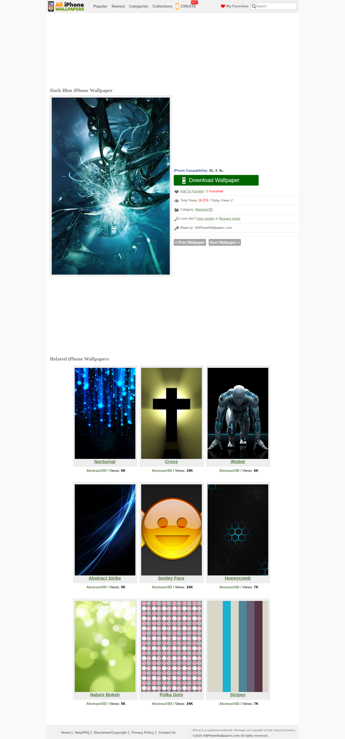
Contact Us (167, 732)
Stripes (237, 694)
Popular (100, 6)
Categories (138, 6)
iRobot (238, 461)
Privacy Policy (143, 732)
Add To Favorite (192, 191)
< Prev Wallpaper (190, 242)
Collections (163, 6)
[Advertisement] (174, 50)
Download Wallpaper (214, 180)
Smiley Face (171, 578)
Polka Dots (171, 694)
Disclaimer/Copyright (110, 732)
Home (65, 732)
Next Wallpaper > (225, 242)
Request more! (229, 218)
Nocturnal (104, 461)
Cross (171, 461)
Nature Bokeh (105, 694)
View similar (205, 218)
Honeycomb (238, 578)
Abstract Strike (105, 578)
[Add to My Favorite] (176, 191)
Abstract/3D (204, 209)
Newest (118, 6)
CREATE (189, 4)
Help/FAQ (82, 732)
